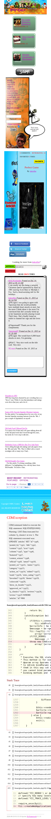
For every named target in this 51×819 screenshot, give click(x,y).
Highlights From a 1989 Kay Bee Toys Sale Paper (22, 445)
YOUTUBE (11, 83)
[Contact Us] (25, 510)
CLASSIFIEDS (12, 91)
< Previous (22, 484)
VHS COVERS (12, 93)
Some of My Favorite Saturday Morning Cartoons (22, 412)
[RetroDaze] (15, 11)
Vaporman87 (13, 331)
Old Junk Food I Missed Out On (16, 428)
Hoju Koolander (14, 281)
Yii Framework (32, 816)
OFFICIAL (24, 480)
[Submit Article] (25, 75)
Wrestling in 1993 (11, 396)
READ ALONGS (13, 100)
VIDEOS (10, 87)
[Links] (27, 503)
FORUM (10, 104)
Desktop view (28, 513)
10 (21, 487)
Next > (27, 487)
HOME (9, 80)
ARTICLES (11, 85)
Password (14, 119)
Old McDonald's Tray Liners (15, 461)
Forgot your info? (13, 124)
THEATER (11, 89)
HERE (12, 112)
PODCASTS (11, 102)
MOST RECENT (14, 478)
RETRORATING (31, 478)
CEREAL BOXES (13, 95)
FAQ (8, 106)
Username (13, 114)
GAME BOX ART (13, 97)
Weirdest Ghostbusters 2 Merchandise (28, 57)
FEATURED (12, 480)
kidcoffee (33, 171)
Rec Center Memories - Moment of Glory (26, 23)
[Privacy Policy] (25, 507)
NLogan (11, 348)
